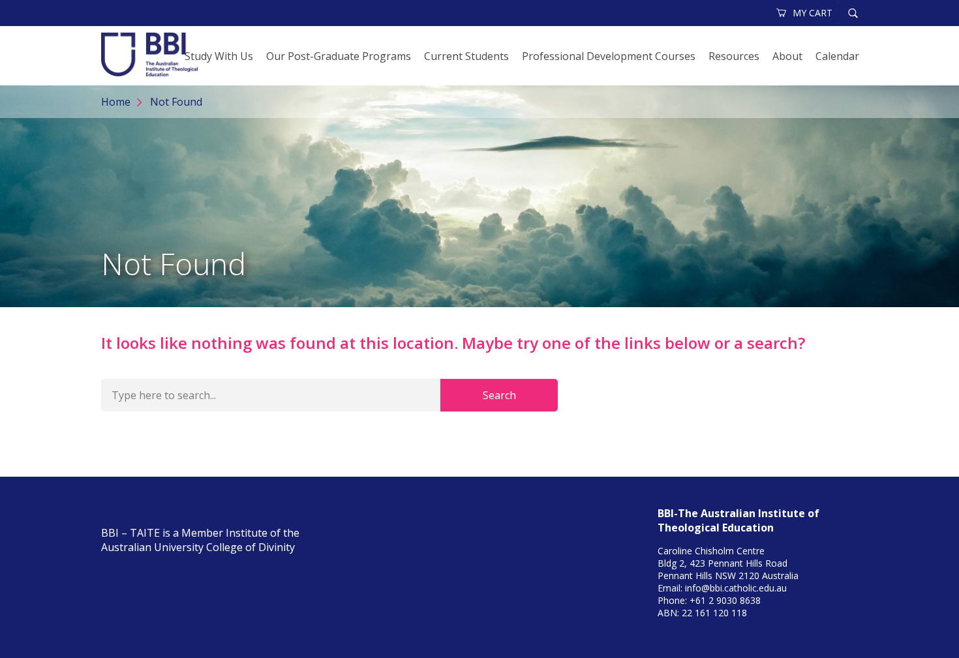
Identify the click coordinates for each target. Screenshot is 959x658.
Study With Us (219, 56)
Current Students (466, 56)
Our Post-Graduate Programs (338, 56)
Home (115, 102)
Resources (733, 56)
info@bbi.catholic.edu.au (736, 588)
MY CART (812, 13)
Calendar (837, 56)
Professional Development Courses (608, 56)
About (787, 56)
